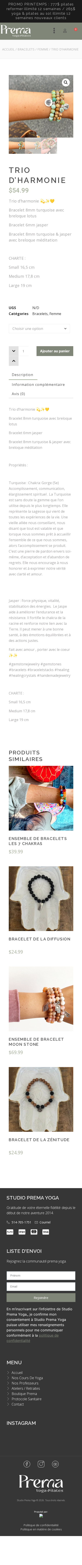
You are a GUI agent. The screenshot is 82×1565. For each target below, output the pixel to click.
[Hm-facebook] (26, 1464)
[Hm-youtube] (55, 1464)
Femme (42, 49)
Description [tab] (22, 374)
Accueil (8, 49)
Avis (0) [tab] (18, 393)
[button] (66, 82)
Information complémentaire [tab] (38, 384)
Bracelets (26, 49)
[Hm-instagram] (41, 1464)
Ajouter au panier (55, 351)
